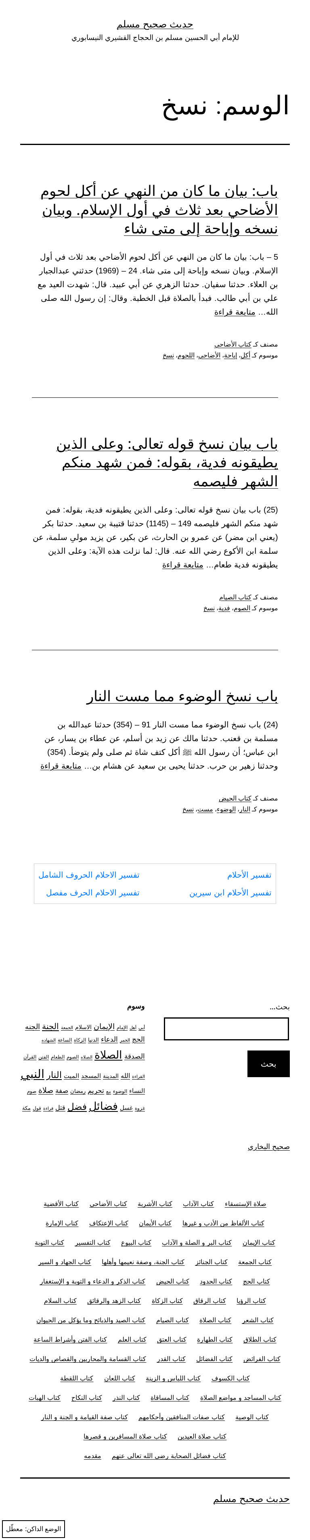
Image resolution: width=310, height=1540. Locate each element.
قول (37, 1108)
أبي (141, 1027)
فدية (224, 608)
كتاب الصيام (235, 597)
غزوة (140, 1108)
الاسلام (83, 1026)
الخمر (125, 1040)
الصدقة (134, 1056)
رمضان (78, 1091)
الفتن (43, 1057)
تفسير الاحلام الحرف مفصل (93, 892)
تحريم (96, 1090)
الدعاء (109, 1039)
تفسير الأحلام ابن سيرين (230, 892)
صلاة (45, 1090)
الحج (138, 1039)
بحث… (280, 1006)
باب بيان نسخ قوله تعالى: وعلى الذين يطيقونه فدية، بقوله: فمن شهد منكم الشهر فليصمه (167, 462)
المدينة (111, 1075)
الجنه (32, 1026)
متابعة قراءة (235, 311)
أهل (133, 1027)
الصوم (242, 608)
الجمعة (67, 1027)
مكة (26, 1108)
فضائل (103, 1105)
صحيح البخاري (269, 1146)
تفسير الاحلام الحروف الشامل (89, 874)
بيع (108, 1091)
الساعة (65, 1040)
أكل (245, 355)
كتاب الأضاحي (232, 344)
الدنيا (93, 1039)
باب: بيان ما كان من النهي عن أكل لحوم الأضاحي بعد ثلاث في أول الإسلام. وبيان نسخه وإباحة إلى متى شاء (159, 209)
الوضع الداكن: (43, 1528)
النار (244, 809)
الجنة (50, 1026)
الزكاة (80, 1040)
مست (205, 809)
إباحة (230, 355)
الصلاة (108, 1054)
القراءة (138, 1076)
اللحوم (186, 355)
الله (125, 1076)
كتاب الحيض (235, 798)
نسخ (168, 355)
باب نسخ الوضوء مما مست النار (182, 696)
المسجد (91, 1076)
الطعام (58, 1057)
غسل (126, 1107)
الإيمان (104, 1026)
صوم (31, 1091)
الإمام (122, 1027)
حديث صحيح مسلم (155, 24)
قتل (60, 1107)
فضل (77, 1106)
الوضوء (226, 809)
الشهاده (49, 1040)
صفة (61, 1090)
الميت (71, 1076)
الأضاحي (209, 355)
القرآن (29, 1057)
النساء (137, 1091)
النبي (32, 1074)
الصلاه (86, 1057)
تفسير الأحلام (249, 874)
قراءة (48, 1108)
